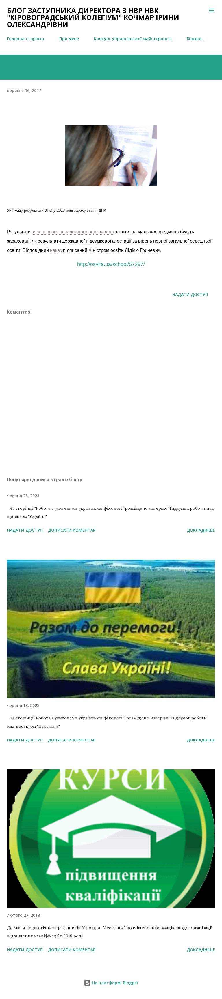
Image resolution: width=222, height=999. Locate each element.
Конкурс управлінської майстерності (133, 38)
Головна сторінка (25, 38)
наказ (56, 250)
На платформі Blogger (114, 982)
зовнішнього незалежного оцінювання (73, 231)
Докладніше (201, 530)
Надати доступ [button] (190, 294)
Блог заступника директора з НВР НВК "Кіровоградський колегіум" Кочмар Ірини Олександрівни (93, 17)
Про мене (69, 38)
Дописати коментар (71, 530)
